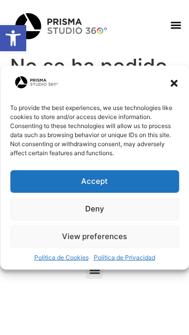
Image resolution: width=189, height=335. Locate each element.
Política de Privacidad (124, 257)
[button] (174, 83)
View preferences (94, 236)
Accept (94, 181)
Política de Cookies (61, 257)
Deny (94, 208)
